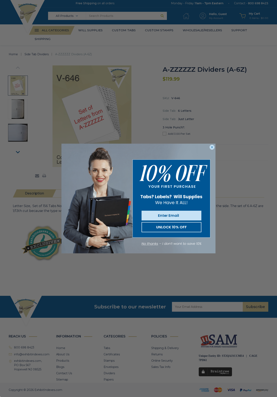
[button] (171, 243)
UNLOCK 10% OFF (171, 227)
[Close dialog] (212, 147)
